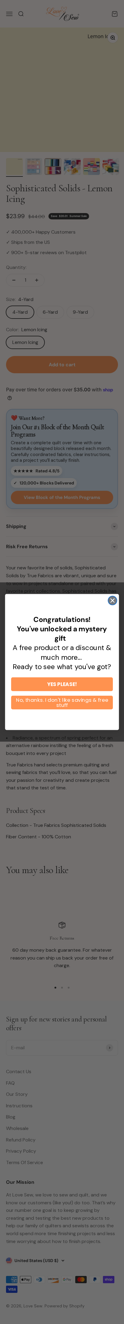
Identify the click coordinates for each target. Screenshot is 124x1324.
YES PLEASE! (62, 684)
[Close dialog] (112, 600)
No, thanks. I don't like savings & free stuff (62, 702)
